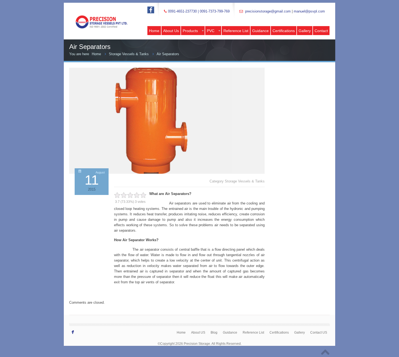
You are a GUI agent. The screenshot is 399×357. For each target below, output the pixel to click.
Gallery (305, 31)
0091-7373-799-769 (215, 11)
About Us (171, 31)
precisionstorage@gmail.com (268, 11)
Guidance (260, 31)
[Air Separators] (150, 172)
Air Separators (168, 54)
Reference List (235, 31)
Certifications (284, 31)
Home (154, 31)
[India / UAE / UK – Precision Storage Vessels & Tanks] (107, 16)
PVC (210, 31)
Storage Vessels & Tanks (129, 54)
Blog (214, 332)
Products (190, 31)
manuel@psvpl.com (309, 11)
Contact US (318, 332)
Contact (321, 31)
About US (198, 332)
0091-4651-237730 (182, 11)
